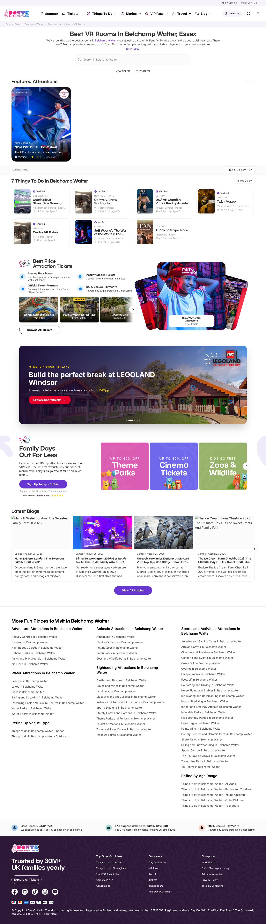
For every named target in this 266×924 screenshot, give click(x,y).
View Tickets (123, 71)
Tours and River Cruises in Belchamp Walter (124, 729)
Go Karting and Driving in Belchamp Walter (208, 685)
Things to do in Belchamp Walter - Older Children (212, 800)
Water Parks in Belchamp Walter (31, 708)
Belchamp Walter (34, 24)
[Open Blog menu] (211, 13)
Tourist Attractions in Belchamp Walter (120, 723)
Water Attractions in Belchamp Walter (43, 673)
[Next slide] (253, 81)
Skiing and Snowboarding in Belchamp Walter (210, 745)
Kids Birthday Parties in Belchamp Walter (207, 717)
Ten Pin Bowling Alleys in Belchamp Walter (208, 755)
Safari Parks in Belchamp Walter (116, 653)
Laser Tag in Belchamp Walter (200, 723)
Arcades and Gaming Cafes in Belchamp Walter (211, 641)
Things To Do (102, 14)
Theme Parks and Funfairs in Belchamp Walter (125, 718)
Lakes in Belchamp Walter (27, 686)
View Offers (143, 71)
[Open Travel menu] (190, 13)
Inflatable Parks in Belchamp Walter (203, 712)
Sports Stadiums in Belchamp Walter (119, 707)
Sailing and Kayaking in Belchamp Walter (37, 697)
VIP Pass (157, 14)
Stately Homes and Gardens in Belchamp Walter (126, 713)
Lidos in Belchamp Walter (27, 692)
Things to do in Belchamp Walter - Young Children (213, 794)
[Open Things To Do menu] (116, 13)
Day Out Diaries (157, 862)
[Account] (258, 13)
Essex (17, 24)
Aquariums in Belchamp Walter (115, 636)
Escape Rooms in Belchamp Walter (203, 674)
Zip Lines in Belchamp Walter (29, 664)
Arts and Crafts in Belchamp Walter (203, 646)
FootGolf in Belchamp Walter (199, 679)
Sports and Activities (59, 24)
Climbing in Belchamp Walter (29, 642)
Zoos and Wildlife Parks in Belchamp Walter (124, 658)
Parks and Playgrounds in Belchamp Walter (38, 658)
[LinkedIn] (25, 892)
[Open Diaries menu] (140, 13)
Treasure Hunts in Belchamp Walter (118, 734)
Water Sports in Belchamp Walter (32, 713)
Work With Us (249, 3)
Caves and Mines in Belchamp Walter (120, 685)
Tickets (72, 14)
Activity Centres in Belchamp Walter (34, 636)
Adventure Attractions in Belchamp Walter (47, 629)
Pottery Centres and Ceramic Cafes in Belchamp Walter (216, 734)
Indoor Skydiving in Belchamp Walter (204, 701)
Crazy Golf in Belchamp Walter (200, 663)
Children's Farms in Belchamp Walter (119, 642)
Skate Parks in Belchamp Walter (201, 739)
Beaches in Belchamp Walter (29, 681)
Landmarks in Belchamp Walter (116, 691)
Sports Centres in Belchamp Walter (203, 750)
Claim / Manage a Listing (215, 868)
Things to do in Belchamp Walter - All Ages (208, 783)
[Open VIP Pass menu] (167, 13)
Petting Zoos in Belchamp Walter (117, 647)
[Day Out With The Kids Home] (16, 13)
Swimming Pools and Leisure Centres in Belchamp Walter (47, 702)
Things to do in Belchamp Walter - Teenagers (210, 805)
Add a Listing (229, 3)
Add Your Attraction (212, 874)
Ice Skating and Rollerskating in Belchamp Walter (212, 695)
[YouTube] (55, 892)
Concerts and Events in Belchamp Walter (207, 657)
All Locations (103, 885)
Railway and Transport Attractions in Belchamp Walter (130, 702)
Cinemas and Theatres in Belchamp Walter (208, 652)
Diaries (131, 14)
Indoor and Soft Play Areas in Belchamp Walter (211, 706)
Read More (133, 49)
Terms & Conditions (212, 885)
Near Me (234, 13)
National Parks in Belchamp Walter (33, 653)
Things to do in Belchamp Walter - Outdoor (38, 736)
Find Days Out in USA (160, 891)
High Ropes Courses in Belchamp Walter (37, 647)
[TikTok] (35, 892)
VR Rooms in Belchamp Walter (200, 766)
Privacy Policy (210, 879)
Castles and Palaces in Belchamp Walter (121, 680)
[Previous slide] (247, 81)
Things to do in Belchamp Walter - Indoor (37, 731)
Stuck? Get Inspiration (108, 874)
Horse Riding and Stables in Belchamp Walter (210, 690)
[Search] (248, 13)
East (8, 24)
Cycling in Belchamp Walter (198, 668)
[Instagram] (45, 892)
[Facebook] (14, 892)
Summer (51, 14)
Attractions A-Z (104, 879)
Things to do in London (108, 862)
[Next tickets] (133, 309)
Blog (204, 14)
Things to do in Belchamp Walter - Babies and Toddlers (216, 789)
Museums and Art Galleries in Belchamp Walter (126, 696)
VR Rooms (79, 24)
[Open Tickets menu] (82, 13)
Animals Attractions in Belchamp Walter (129, 629)
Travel (182, 14)
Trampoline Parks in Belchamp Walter (205, 761)
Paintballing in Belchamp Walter (201, 728)
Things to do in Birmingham (111, 868)
